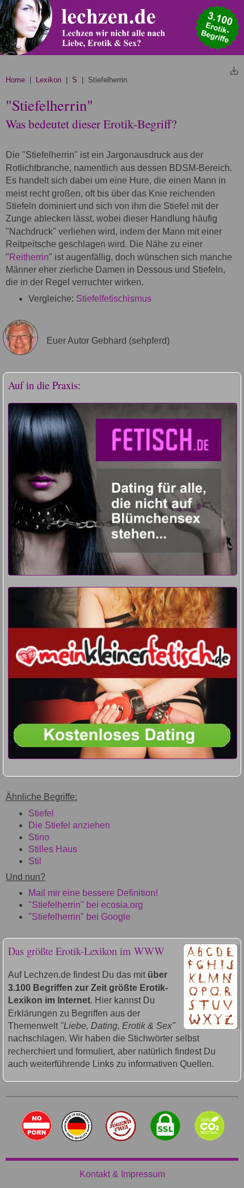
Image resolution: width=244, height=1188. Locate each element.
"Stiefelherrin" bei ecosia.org (85, 905)
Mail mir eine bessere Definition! (93, 893)
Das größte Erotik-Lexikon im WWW (86, 951)
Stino (38, 837)
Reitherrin (29, 257)
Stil (34, 861)
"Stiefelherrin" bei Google (79, 917)
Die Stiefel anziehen (69, 825)
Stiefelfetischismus (114, 298)
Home (15, 80)
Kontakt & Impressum (122, 1174)
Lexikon (48, 80)
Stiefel (41, 813)
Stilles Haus (52, 849)
